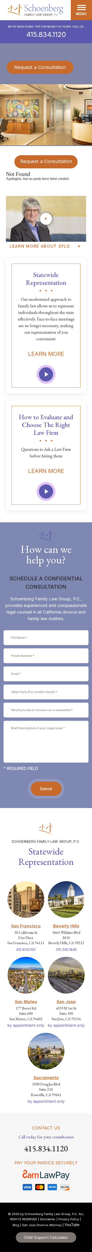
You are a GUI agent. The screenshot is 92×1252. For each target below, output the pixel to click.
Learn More (46, 353)
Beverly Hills (66, 926)
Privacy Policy (69, 1219)
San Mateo (26, 1002)
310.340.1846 (66, 949)
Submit (46, 788)
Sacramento (46, 1078)
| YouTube (71, 1225)
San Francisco (26, 926)
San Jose (66, 1002)
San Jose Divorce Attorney (42, 1225)
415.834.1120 (46, 34)
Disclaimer (47, 1219)
